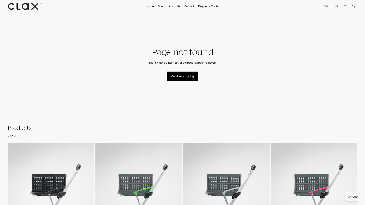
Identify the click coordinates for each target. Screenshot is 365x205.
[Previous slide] (13, 197)
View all (12, 135)
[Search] (337, 6)
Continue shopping (182, 76)
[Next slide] (88, 197)
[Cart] (353, 6)
